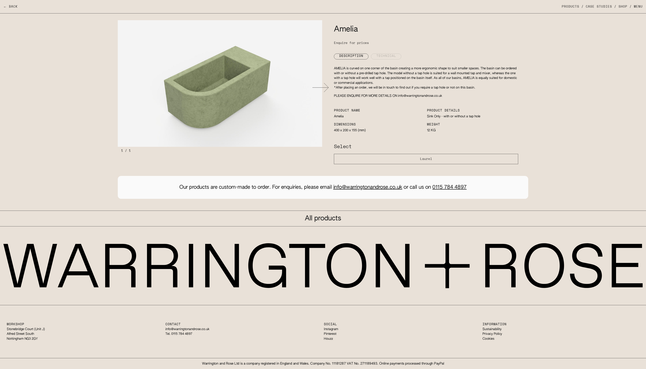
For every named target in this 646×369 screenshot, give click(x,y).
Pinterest (330, 334)
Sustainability (492, 329)
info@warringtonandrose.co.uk (420, 95)
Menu (638, 6)
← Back (10, 6)
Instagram (331, 329)
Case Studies (599, 6)
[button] (320, 87)
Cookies (488, 338)
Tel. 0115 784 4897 (178, 334)
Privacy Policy (492, 334)
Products (570, 6)
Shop (623, 6)
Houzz (328, 338)
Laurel (426, 159)
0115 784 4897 (449, 187)
